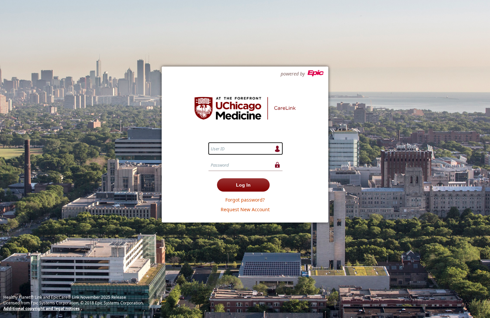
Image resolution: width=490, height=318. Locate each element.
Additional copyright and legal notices (41, 308)
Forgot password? (245, 200)
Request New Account (245, 209)
